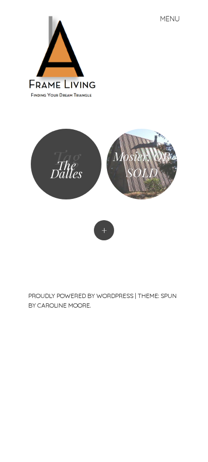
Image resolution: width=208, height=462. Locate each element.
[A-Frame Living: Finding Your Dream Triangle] (66, 55)
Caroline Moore (63, 305)
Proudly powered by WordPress (80, 295)
